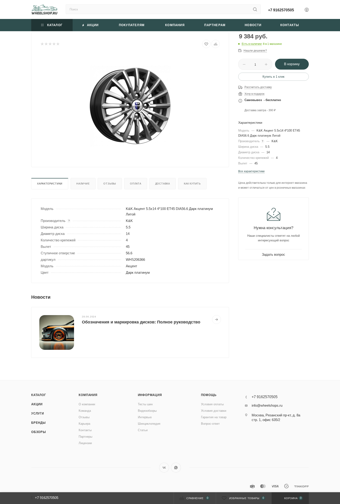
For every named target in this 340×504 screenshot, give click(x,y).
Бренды (38, 422)
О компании (87, 404)
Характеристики (49, 183)
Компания (88, 395)
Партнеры (85, 436)
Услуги (37, 413)
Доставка (162, 183)
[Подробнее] (216, 319)
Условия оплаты (212, 404)
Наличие (83, 183)
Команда (85, 410)
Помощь (208, 395)
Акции (37, 404)
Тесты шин (145, 404)
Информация (150, 395)
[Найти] (255, 9)
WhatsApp (176, 468)
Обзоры (38, 432)
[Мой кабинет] (307, 10)
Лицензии (85, 443)
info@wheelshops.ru (267, 405)
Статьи (143, 430)
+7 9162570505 (281, 10)
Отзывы (109, 183)
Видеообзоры (147, 410)
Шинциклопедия (149, 423)
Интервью (145, 417)
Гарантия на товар (213, 417)
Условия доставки (213, 410)
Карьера (84, 423)
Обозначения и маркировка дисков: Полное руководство (141, 322)
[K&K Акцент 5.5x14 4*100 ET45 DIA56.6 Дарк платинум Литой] (130, 106)
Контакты (85, 430)
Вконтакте (164, 468)
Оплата (135, 183)
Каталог (38, 395)
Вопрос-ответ (210, 423)
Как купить (192, 183)
